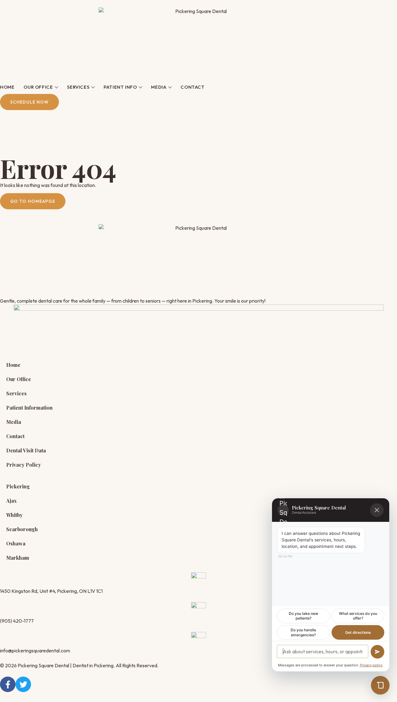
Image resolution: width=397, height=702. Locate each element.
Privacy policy (371, 665)
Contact (192, 87)
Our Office (38, 87)
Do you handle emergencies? (303, 632)
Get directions (358, 632)
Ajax (11, 500)
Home (7, 87)
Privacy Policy (23, 464)
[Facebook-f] (8, 684)
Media (158, 87)
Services (78, 87)
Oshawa (15, 543)
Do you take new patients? (303, 616)
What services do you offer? (358, 616)
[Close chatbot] (377, 510)
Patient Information (29, 407)
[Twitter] (23, 684)
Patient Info (120, 87)
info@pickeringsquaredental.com (35, 650)
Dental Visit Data (26, 450)
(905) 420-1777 (17, 621)
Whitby (14, 515)
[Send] (377, 652)
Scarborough (22, 529)
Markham (17, 557)
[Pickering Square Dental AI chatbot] (380, 685)
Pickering (18, 486)
